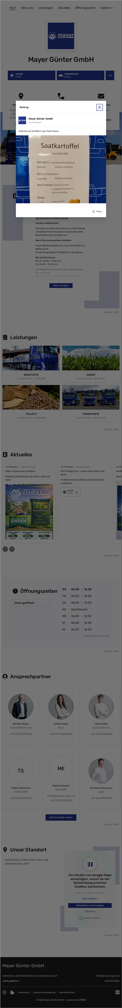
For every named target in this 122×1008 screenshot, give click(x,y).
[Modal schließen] (61, 504)
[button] (61, 169)
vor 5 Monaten (35, 122)
